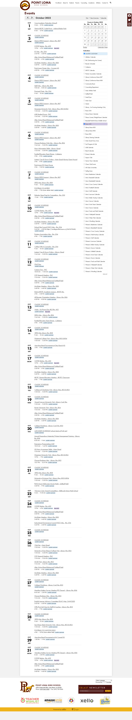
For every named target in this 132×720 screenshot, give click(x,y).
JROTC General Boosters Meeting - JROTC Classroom (52, 377)
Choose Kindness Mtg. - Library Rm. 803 (47, 460)
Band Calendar (89, 151)
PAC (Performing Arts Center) (93, 60)
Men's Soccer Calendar (92, 201)
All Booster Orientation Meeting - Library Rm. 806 (50, 297)
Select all (105, 274)
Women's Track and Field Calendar (95, 261)
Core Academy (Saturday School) (46, 23)
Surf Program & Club (91, 144)
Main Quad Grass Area (92, 141)
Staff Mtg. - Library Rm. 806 (43, 86)
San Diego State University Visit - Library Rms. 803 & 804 (53, 625)
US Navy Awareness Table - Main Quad (47, 449)
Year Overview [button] (94, 18)
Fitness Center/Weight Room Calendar (96, 117)
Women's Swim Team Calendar (94, 255)
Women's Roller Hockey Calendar (94, 245)
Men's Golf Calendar (91, 191)
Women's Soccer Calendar (92, 248)
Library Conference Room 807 (93, 77)
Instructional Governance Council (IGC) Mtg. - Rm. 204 (52, 523)
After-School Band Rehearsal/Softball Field (48, 57)
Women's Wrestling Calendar (93, 271)
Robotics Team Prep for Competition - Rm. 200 (50, 195)
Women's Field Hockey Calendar (94, 235)
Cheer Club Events (90, 164)
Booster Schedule (90, 64)
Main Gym (88, 101)
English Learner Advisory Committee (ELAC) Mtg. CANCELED (54, 601)
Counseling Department (92, 87)
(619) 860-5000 (44, 689)
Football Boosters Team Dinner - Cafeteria (48, 154)
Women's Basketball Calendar (93, 228)
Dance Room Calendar (91, 114)
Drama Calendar (90, 154)
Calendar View (102, 47)
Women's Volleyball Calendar (93, 265)
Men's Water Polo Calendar (93, 218)
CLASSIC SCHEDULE (42, 36)
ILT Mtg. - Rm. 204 (40, 52)
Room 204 (88, 111)
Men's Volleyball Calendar (92, 214)
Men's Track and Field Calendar (94, 211)
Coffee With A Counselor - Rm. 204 (46, 247)
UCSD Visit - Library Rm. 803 (44, 562)
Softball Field (88, 94)
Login (75, 709)
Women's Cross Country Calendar (94, 231)
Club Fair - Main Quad (42, 545)
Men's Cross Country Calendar (94, 184)
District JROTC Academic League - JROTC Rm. (49, 292)
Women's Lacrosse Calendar (93, 241)
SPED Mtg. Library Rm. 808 (43, 183)
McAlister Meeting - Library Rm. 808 (46, 63)
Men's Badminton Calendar (93, 174)
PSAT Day (38, 264)
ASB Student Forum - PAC (42, 114)
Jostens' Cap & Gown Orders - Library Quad (49, 252)
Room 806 (88, 134)
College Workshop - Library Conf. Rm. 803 (49, 426)
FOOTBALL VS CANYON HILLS (44, 630)
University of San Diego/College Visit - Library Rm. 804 (52, 551)
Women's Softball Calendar (93, 251)
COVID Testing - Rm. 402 (42, 46)
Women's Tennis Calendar (92, 258)
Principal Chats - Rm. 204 (42, 91)
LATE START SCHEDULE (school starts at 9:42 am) (51, 431)
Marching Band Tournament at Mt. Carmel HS (50, 637)
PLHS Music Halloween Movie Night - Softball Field (51, 484)
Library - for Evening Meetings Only (95, 107)
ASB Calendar (89, 147)
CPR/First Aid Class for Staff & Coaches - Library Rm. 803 (53, 607)
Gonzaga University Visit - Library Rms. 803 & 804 (51, 109)
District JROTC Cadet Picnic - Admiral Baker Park (50, 29)
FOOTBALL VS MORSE (42, 188)
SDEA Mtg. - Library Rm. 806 (44, 315)
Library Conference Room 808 (94, 80)
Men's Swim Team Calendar (93, 204)
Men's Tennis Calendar (91, 208)
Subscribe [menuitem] (103, 18)
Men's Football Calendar (92, 188)
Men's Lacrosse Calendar (92, 194)
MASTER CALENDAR (91, 54)
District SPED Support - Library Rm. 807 (48, 41)
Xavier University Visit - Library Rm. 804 (47, 408)
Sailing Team (88, 171)
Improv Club (88, 157)
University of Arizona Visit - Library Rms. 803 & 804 (51, 478)
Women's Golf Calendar (92, 238)
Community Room (90, 84)
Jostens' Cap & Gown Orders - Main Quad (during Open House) (55, 159)
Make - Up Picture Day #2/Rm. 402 (47, 310)
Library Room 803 (90, 127)
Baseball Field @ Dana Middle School (95, 121)
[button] (65, 4)
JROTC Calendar (90, 70)
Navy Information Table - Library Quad (47, 148)
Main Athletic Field (90, 91)
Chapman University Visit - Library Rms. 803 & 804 (51, 455)
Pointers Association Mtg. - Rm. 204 (46, 234)
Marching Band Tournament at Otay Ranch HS (50, 345)
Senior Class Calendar (91, 161)
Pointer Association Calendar (93, 74)
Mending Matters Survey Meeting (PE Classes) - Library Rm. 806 (55, 590)
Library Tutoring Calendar (92, 137)
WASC (87, 104)
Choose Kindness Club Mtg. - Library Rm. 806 (49, 143)
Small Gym (88, 97)
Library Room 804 (90, 131)
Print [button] (87, 18)
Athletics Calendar (90, 57)
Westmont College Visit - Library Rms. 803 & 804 (50, 338)
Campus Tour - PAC (40, 270)
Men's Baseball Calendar (92, 178)
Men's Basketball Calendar (92, 181)
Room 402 (88, 124)
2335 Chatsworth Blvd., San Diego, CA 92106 (49, 687)
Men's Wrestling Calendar (92, 221)
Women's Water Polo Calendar (94, 268)
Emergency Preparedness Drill (44, 444)
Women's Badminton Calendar (93, 225)
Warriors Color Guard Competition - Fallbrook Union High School (56, 491)
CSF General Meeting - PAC (43, 275)
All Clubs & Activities (91, 168)
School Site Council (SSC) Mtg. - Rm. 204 (48, 227)
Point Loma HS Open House (43, 165)
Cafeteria (88, 67)
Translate (108, 682)
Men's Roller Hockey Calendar (94, 198)
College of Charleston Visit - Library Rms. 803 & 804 (52, 390)
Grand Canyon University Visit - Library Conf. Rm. (51, 402)
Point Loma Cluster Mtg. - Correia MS (46, 68)
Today (85, 47)
